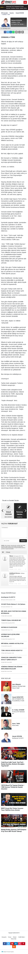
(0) (20, 569)
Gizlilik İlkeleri (21, 937)
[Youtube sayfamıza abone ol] (12, 943)
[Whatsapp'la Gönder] (13, 32)
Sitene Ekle (13, 939)
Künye (9, 937)
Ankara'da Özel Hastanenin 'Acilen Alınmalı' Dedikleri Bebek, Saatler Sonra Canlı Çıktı (16, 7)
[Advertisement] (14, 852)
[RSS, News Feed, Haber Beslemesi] (14, 946)
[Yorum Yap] (22, 32)
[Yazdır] (19, 32)
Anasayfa (5, 13)
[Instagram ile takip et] (20, 943)
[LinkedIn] (10, 32)
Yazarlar (12, 13)
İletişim (15, 937)
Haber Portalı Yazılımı (9, 951)
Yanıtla (12, 569)
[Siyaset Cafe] (8, 2)
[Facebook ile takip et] (5, 943)
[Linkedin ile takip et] (16, 943)
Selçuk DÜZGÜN (20, 13)
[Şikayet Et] (25, 569)
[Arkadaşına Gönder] (16, 32)
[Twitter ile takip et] (8, 943)
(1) (16, 569)
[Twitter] (8, 32)
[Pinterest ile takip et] (23, 943)
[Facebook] (5, 32)
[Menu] (25, 2)
